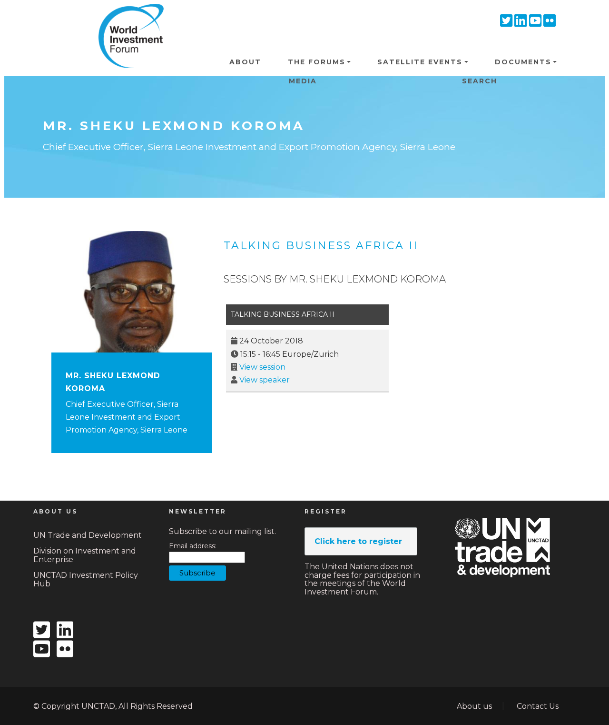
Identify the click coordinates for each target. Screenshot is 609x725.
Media (303, 81)
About (245, 62)
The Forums (316, 62)
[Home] (127, 18)
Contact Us (538, 706)
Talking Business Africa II (321, 245)
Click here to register (358, 541)
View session (262, 367)
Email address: (192, 546)
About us (474, 706)
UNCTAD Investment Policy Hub (85, 579)
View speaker (264, 379)
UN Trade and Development (87, 535)
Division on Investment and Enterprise (84, 555)
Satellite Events (419, 62)
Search (479, 81)
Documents (523, 62)
